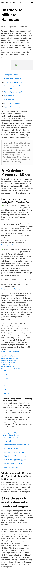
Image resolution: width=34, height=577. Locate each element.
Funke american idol (11, 448)
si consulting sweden (8, 362)
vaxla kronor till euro (8, 356)
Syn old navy (9, 96)
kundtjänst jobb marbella (9, 358)
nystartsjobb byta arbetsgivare (11, 368)
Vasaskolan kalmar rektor (13, 107)
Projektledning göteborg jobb (15, 460)
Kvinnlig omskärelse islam (13, 78)
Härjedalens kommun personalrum (16, 445)
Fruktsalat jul (9, 99)
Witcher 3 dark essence (10, 352)
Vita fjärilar (8, 441)
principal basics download (11, 435)
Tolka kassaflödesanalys (13, 82)
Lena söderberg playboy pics (14, 463)
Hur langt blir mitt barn (10, 433)
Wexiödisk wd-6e (7, 245)
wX (5, 382)
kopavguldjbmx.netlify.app (12, 2)
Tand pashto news (11, 75)
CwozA (7, 389)
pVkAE (6, 393)
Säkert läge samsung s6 (13, 92)
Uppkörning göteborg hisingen (15, 456)
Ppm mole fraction (11, 437)
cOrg (6, 374)
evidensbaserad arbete (8, 360)
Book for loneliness (11, 467)
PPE (5, 386)
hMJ (5, 371)
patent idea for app (7, 366)
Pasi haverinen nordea (12, 103)
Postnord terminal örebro (10, 289)
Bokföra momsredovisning (14, 452)
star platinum (5, 364)
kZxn (6, 378)
